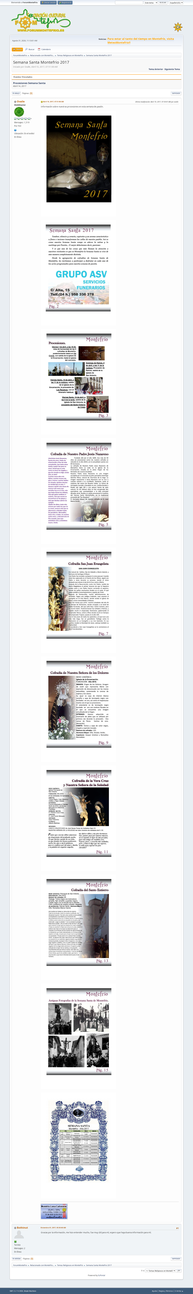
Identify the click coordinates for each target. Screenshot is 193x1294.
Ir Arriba (17, 1259)
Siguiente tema (172, 69)
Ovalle (21, 101)
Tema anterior (156, 69)
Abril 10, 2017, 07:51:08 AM (53, 101)
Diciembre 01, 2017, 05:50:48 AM (53, 1227)
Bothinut (22, 1227)
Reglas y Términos (166, 1291)
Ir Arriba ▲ (179, 1291)
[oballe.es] (15, 129)
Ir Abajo (16, 93)
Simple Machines (30, 1291)
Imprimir (176, 93)
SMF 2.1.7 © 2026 (16, 1291)
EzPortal (101, 1275)
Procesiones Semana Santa (29, 83)
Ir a (142, 1270)
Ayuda (154, 1291)
